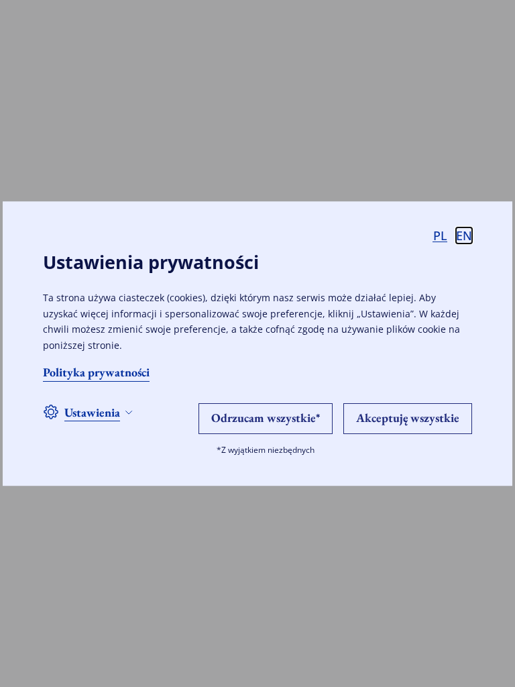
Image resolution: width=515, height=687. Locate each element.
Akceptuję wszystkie (407, 417)
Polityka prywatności (96, 372)
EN (464, 235)
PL (440, 235)
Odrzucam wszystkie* (265, 417)
